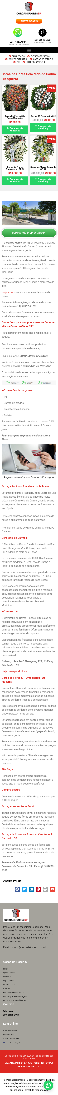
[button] (29, 50)
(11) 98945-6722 (42, 40)
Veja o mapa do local (15, 671)
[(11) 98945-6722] (43, 33)
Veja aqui (8, 292)
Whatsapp (18, 42)
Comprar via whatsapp (16, 129)
